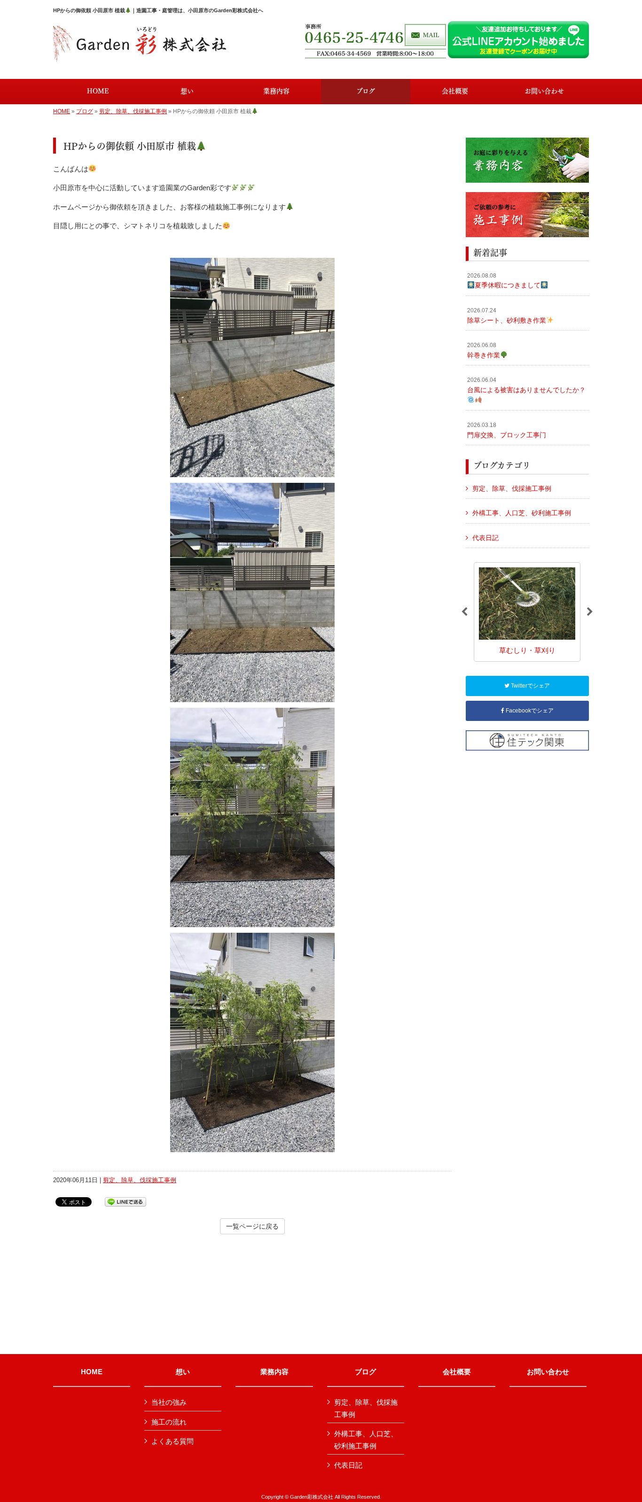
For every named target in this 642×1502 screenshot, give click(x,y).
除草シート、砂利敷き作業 (506, 315)
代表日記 (485, 538)
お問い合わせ (548, 1372)
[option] (527, 611)
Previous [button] (464, 612)
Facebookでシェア (529, 710)
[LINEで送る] (125, 1201)
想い (183, 1372)
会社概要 (457, 1372)
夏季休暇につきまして (503, 280)
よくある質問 (172, 1441)
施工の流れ (169, 1422)
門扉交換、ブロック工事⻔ (506, 430)
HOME (61, 111)
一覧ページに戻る (252, 1226)
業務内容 (274, 1372)
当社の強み (169, 1402)
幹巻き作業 (483, 350)
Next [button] (590, 612)
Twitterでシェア (529, 685)
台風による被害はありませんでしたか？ (526, 385)
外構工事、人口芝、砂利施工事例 (521, 513)
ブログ (84, 111)
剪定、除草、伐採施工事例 (133, 111)
